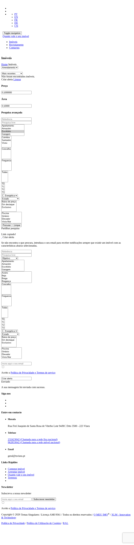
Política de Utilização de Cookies (44, 523)
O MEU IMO (101, 514)
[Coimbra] (6, 137)
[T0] (3, 184)
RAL (65, 523)
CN (16, 26)
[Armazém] (12, 128)
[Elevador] (11, 219)
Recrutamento (16, 44)
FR (16, 20)
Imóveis (13, 41)
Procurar (7, 225)
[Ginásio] (11, 216)
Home (4, 64)
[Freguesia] (6, 160)
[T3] (3, 192)
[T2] (3, 189)
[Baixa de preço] (8, 201)
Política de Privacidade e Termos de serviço (33, 372)
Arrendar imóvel (16, 471)
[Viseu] (6, 143)
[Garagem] (12, 134)
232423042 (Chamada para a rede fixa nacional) (33, 439)
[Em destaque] (8, 204)
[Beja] (16, 275)
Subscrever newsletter (44, 499)
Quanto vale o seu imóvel (16, 36)
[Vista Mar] (11, 221)
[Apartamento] (12, 126)
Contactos (14, 47)
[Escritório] (12, 131)
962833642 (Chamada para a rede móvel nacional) (34, 442)
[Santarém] (6, 140)
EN (16, 17)
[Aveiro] (16, 273)
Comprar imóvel (16, 468)
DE (16, 23)
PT (15, 14)
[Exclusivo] (8, 207)
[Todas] (4, 172)
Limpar (17, 79)
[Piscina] (11, 213)
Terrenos (12, 477)
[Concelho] (6, 149)
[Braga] (16, 278)
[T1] (3, 186)
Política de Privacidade (13, 523)
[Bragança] (16, 281)
